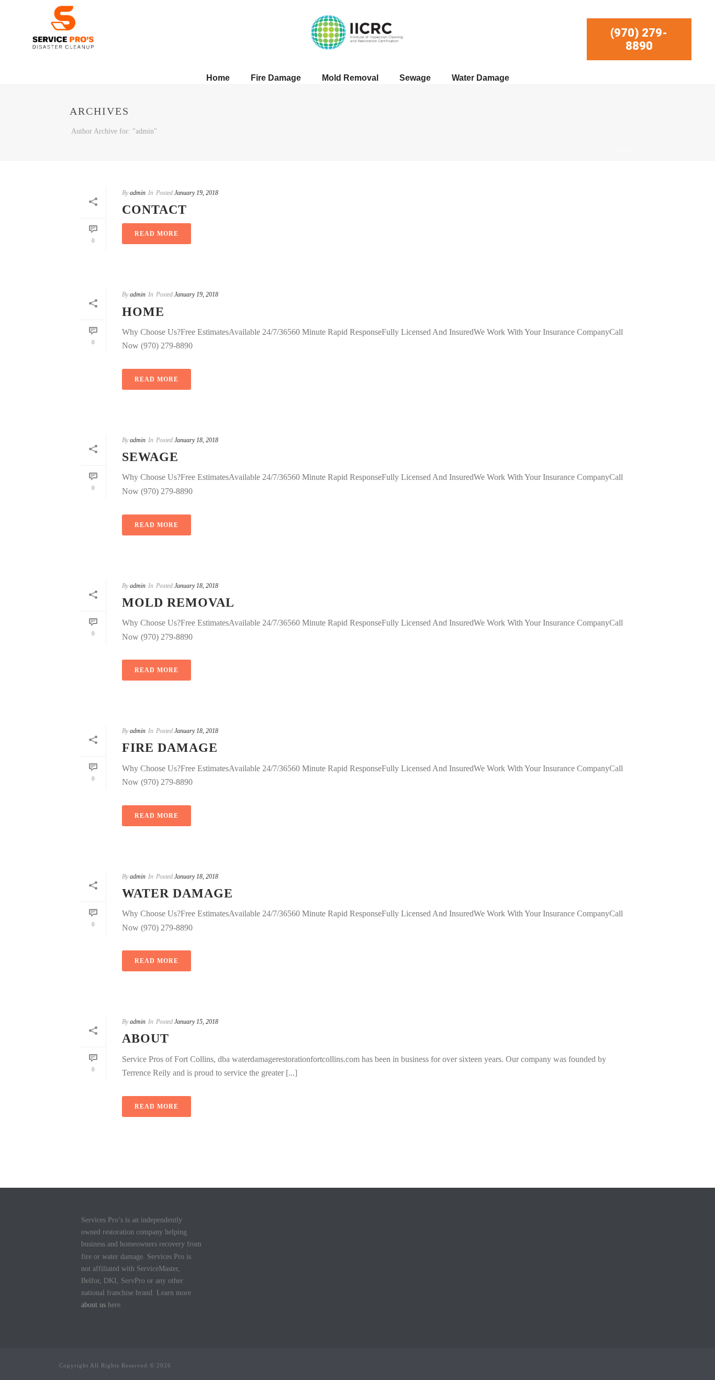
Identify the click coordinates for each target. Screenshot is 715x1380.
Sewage (415, 77)
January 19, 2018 (196, 192)
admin (138, 192)
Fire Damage (276, 77)
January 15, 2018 (196, 1021)
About (145, 1038)
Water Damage (480, 77)
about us (93, 1305)
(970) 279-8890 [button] (638, 39)
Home (218, 77)
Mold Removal (350, 77)
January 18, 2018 (196, 440)
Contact (154, 209)
